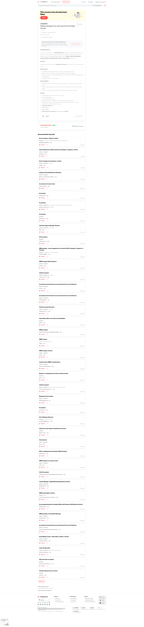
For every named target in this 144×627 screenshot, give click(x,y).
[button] (102, 597)
